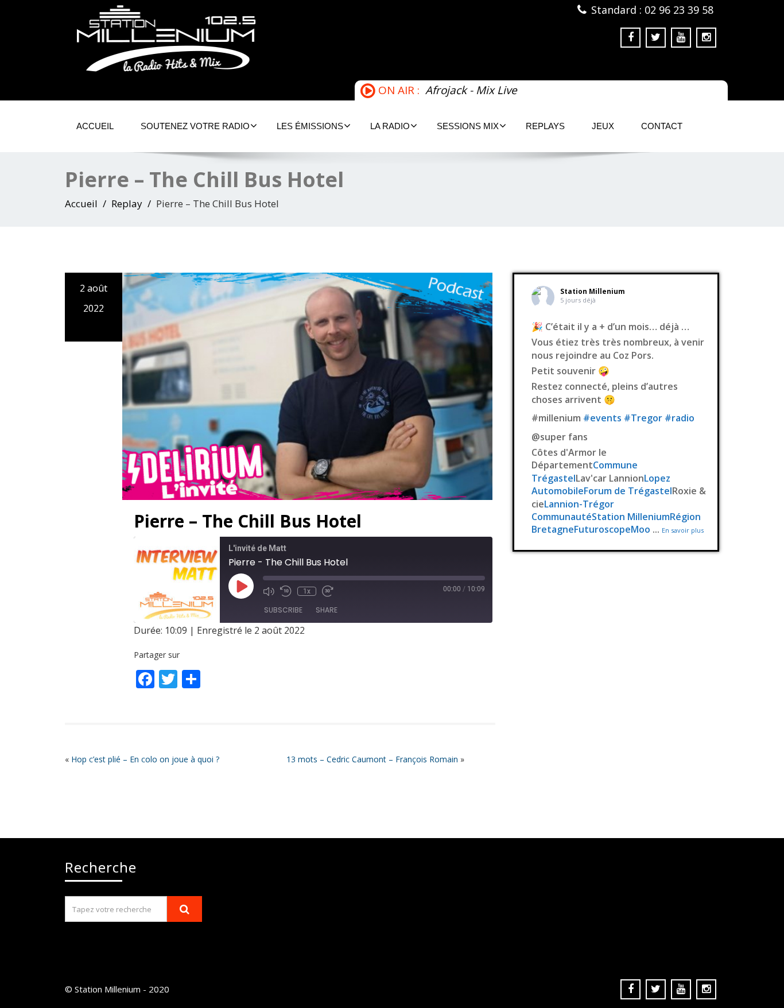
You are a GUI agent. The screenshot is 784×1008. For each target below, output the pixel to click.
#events (602, 418)
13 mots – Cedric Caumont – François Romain (372, 759)
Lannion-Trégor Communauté (572, 510)
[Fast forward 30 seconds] (327, 591)
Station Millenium (592, 291)
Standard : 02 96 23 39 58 (652, 10)
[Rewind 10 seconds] (286, 591)
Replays (545, 126)
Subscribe (283, 610)
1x (307, 591)
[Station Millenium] (224, 38)
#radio (679, 418)
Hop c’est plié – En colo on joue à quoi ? (145, 759)
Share (326, 610)
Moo (640, 529)
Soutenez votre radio (195, 126)
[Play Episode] (241, 586)
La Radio (390, 126)
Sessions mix (468, 126)
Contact (661, 126)
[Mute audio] (268, 591)
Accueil (95, 126)
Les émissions (310, 126)
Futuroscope (602, 529)
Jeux (603, 126)
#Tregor (643, 418)
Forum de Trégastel (628, 490)
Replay (126, 203)
